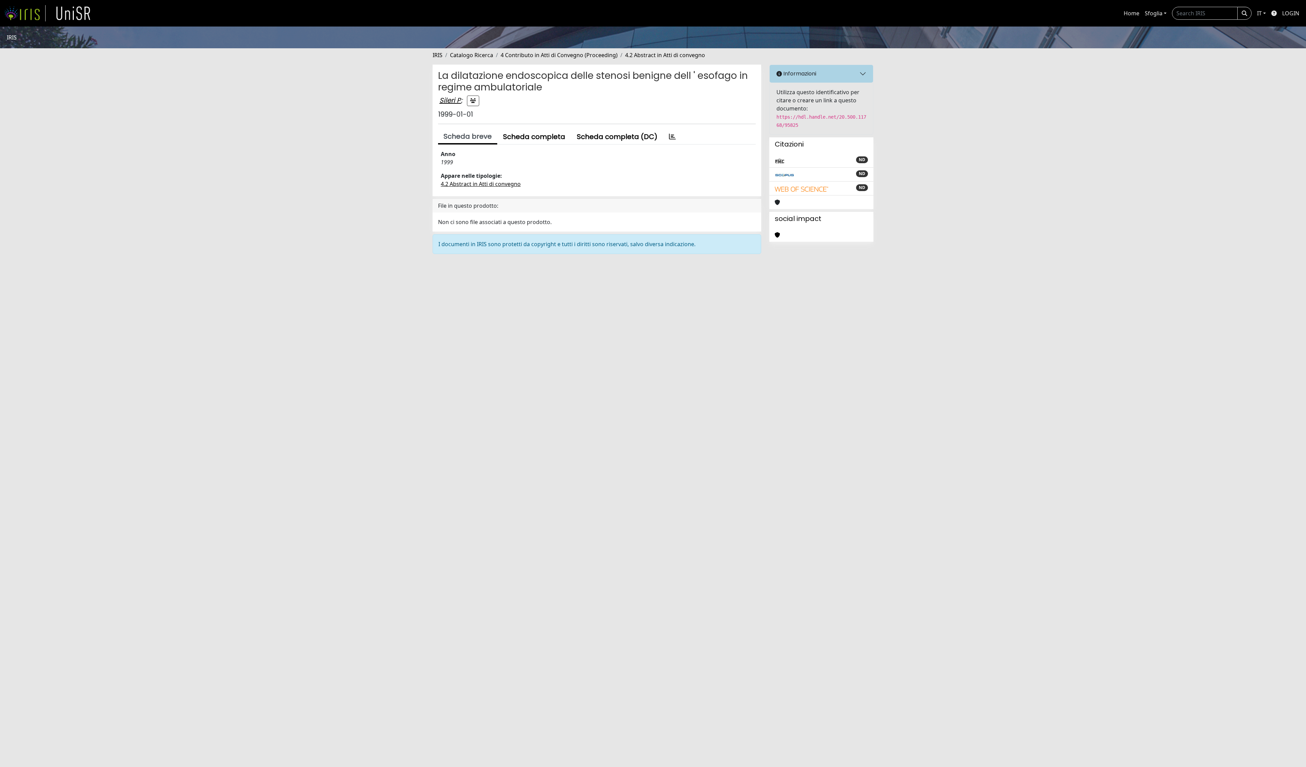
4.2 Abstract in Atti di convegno (665, 55)
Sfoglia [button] (1153, 13)
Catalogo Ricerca (471, 55)
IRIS (437, 55)
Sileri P (450, 100)
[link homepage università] (73, 13)
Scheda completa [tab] (534, 136)
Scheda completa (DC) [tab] (617, 136)
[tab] (672, 137)
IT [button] (1259, 13)
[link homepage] (25, 13)
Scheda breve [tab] (467, 136)
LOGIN (1290, 13)
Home (1131, 13)
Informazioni (799, 74)
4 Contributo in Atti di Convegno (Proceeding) (559, 55)
